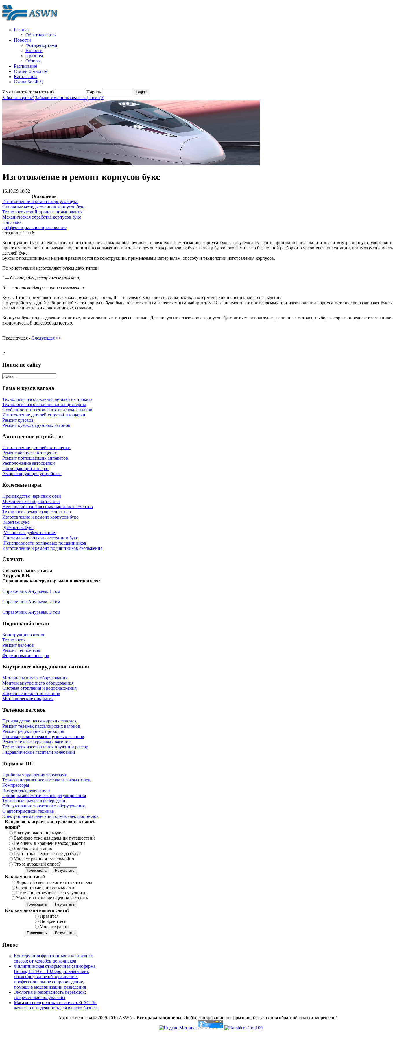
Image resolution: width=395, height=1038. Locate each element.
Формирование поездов (25, 655)
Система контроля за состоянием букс (40, 537)
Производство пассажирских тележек (39, 720)
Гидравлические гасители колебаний (38, 752)
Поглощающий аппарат (25, 468)
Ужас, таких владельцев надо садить (52, 897)
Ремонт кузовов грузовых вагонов (36, 425)
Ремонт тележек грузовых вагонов (36, 741)
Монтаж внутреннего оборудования (37, 683)
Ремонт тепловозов (21, 650)
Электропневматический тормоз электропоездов (50, 816)
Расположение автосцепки (28, 463)
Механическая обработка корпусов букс (41, 217)
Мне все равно (54, 926)
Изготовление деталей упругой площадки (43, 414)
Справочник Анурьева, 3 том (31, 612)
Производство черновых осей (31, 496)
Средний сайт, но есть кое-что (45, 887)
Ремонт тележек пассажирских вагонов (41, 726)
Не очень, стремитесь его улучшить (51, 892)
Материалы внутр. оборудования (34, 677)
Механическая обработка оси (31, 501)
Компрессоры (15, 785)
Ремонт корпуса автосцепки (30, 452)
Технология (13, 639)
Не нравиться (53, 921)
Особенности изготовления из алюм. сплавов (47, 409)
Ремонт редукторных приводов (33, 731)
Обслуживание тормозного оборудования (43, 805)
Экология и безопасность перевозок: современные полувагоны (50, 995)
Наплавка (11, 222)
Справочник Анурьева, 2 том (31, 601)
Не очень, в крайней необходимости (49, 843)
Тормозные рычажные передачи (33, 800)
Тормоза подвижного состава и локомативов (46, 779)
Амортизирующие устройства (32, 473)
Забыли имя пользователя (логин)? (69, 97)
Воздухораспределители (26, 790)
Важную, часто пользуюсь (39, 832)
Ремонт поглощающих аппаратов (35, 458)
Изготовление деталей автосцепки (36, 447)
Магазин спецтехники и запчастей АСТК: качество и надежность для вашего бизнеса (56, 1005)
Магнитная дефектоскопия (29, 532)
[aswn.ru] (31, 21)
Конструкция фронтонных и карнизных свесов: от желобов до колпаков (53, 958)
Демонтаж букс (18, 527)
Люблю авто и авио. (33, 848)
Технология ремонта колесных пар (36, 511)
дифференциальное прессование (34, 227)
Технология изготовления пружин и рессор (45, 746)
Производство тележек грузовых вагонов (43, 736)
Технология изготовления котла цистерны (44, 404)
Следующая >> (46, 337)
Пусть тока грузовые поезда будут (47, 853)
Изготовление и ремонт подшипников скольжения (52, 548)
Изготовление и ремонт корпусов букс (40, 201)
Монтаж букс (16, 522)
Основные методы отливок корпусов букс (43, 206)
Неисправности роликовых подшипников (44, 543)
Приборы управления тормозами (34, 774)
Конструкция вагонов (23, 634)
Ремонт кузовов (18, 420)
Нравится (49, 916)
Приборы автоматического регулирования (44, 795)
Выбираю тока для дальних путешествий (54, 838)
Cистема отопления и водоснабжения (39, 688)
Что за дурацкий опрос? (37, 864)
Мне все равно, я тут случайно (44, 858)
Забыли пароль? (18, 97)
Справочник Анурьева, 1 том (31, 591)
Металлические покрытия (27, 698)
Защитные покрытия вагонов (31, 693)
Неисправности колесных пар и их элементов (47, 506)
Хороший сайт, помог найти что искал (54, 882)
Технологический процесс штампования (42, 211)
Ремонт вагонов (18, 645)
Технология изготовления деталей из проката (47, 399)
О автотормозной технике (28, 811)
